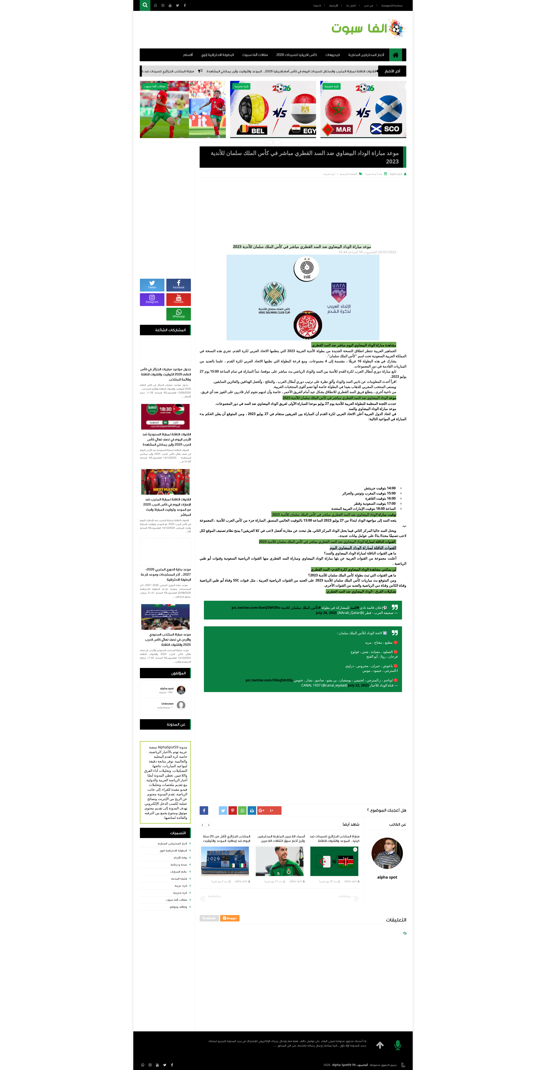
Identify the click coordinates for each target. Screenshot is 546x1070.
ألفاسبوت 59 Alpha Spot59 (350, 1065)
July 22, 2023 (358, 685)
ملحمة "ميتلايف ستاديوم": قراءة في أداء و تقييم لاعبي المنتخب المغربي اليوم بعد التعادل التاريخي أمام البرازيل (273, 120)
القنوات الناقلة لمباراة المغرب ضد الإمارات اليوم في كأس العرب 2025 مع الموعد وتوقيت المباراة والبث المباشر (167, 507)
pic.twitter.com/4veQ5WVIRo (256, 607)
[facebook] (172, 1065)
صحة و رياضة (179, 865)
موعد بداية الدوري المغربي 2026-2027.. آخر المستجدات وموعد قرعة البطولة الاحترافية (166, 574)
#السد (354, 607)
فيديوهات (332, 54)
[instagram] (150, 1065)
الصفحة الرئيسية (348, 174)
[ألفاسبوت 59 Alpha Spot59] (368, 39)
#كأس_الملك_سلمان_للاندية (301, 607)
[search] (145, 5)
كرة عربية (181, 886)
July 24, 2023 (326, 612)
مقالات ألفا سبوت (255, 54)
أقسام (188, 54)
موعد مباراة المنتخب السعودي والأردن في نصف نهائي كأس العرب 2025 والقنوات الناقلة (168, 639)
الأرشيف (333, 5)
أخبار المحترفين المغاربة (366, 54)
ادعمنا (317, 5)
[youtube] (157, 1065)
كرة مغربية (180, 893)
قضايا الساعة (179, 879)
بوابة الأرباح (180, 858)
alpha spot (350, 881)
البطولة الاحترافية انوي (173, 850)
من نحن (368, 5)
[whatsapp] (143, 1065)
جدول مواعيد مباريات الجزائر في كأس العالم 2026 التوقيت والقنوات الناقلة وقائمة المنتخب (165, 374)
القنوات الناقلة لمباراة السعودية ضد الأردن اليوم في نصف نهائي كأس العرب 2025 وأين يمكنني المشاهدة (166, 439)
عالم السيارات (178, 872)
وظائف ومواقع (178, 907)
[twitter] (164, 1065)
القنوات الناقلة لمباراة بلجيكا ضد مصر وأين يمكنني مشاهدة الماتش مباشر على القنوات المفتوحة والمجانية (363, 120)
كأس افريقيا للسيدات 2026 (296, 54)
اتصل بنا (351, 5)
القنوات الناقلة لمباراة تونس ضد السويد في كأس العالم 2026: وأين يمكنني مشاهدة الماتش (183, 120)
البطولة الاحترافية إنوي (217, 54)
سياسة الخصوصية (392, 5)
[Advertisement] (303, 209)
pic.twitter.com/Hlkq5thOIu (269, 680)
